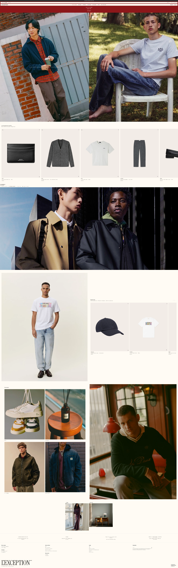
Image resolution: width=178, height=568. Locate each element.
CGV (89, 546)
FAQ (45, 546)
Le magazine (3, 552)
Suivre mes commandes (5, 546)
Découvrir (89, 10)
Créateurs (79, 4)
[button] (174, 2)
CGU (89, 547)
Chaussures (89, 4)
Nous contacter (47, 547)
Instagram (46, 555)
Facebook (46, 554)
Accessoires (94, 4)
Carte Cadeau (3, 547)
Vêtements (84, 4)
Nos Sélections (103, 4)
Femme (67, 502)
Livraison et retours (48, 548)
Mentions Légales (92, 548)
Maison (91, 502)
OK (151, 547)
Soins (99, 4)
